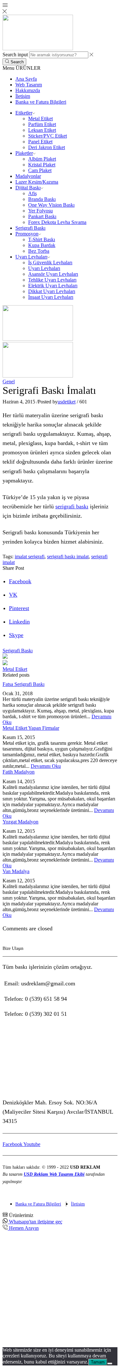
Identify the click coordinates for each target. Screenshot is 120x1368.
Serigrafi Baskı (30, 228)
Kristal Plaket (41, 164)
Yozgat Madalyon (20, 821)
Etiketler (23, 112)
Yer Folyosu (40, 210)
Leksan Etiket (42, 130)
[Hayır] (109, 1363)
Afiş (32, 193)
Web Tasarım (28, 84)
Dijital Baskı (28, 187)
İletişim (22, 96)
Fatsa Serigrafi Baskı (23, 684)
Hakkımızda (27, 90)
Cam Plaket (40, 170)
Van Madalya (16, 871)
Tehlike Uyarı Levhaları (52, 279)
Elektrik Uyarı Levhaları (52, 285)
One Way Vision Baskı (51, 205)
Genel (9, 381)
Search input (15, 54)
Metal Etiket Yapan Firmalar (31, 728)
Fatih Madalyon (19, 772)
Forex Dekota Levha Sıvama (57, 222)
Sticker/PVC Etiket (47, 136)
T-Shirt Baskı (41, 239)
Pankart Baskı (42, 216)
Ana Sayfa (26, 79)
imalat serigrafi (29, 556)
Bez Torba (38, 251)
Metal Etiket (40, 118)
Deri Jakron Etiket (46, 147)
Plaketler (24, 153)
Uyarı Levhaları (31, 256)
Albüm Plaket (42, 159)
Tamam (98, 1362)
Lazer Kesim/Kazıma (36, 182)
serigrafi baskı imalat (68, 556)
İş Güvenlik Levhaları (50, 262)
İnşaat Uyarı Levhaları (50, 297)
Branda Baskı (42, 199)
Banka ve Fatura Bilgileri (40, 102)
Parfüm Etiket (42, 124)
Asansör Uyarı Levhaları (53, 274)
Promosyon (26, 233)
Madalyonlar (28, 176)
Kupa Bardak (41, 245)
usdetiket (67, 401)
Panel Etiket (40, 141)
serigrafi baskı (71, 506)
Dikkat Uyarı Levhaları (51, 291)
